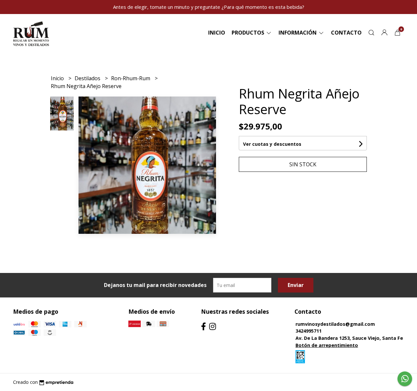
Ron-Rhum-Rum (131, 78)
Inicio (216, 32)
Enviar (296, 285)
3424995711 (308, 331)
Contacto (346, 32)
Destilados (88, 78)
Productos (249, 32)
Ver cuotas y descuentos (272, 144)
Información (298, 32)
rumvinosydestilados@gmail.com (335, 324)
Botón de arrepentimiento (326, 345)
